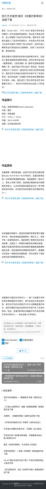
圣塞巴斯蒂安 (28, 340)
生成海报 (8, 358)
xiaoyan (4, 25)
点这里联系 (29, 326)
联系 (30, 486)
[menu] (42, 3)
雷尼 (6, 343)
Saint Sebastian (11, 340)
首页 (3, 9)
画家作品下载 (31, 25)
